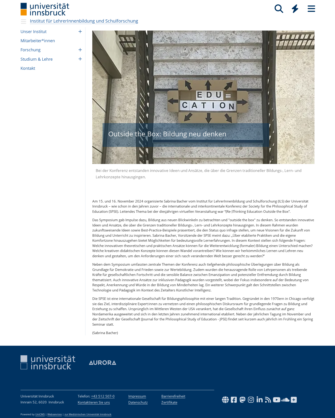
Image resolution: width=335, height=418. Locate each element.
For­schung (31, 49)
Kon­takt (28, 68)
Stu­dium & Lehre (37, 59)
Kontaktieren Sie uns (94, 402)
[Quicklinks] (295, 8)
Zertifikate (169, 402)
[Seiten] (311, 8)
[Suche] (279, 8)
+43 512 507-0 (103, 396)
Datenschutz (138, 402)
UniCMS (40, 414)
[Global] (295, 9)
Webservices (54, 414)
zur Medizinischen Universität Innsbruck (87, 414)
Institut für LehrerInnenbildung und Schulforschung (84, 21)
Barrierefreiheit (173, 396)
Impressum (137, 396)
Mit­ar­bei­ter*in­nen (38, 40)
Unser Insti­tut (33, 31)
